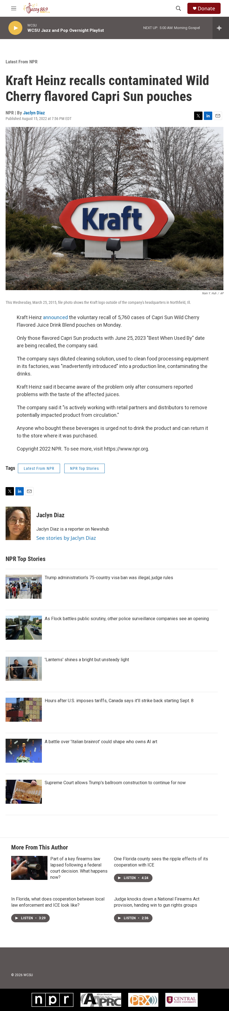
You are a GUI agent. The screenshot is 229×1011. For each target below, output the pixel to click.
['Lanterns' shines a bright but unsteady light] (24, 669)
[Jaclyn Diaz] (18, 523)
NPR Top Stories (84, 468)
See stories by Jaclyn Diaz (66, 538)
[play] (15, 28)
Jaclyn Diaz (34, 112)
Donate (206, 8)
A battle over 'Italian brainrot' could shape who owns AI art (101, 741)
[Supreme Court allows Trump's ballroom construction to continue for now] (24, 792)
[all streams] (221, 28)
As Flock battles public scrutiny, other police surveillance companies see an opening (127, 618)
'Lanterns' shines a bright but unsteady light (87, 659)
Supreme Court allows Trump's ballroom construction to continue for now (115, 782)
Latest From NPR (21, 61)
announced (55, 317)
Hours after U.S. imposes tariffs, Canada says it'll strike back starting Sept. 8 (119, 700)
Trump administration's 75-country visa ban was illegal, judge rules (109, 577)
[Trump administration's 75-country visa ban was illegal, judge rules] (24, 587)
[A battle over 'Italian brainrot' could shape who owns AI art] (24, 751)
